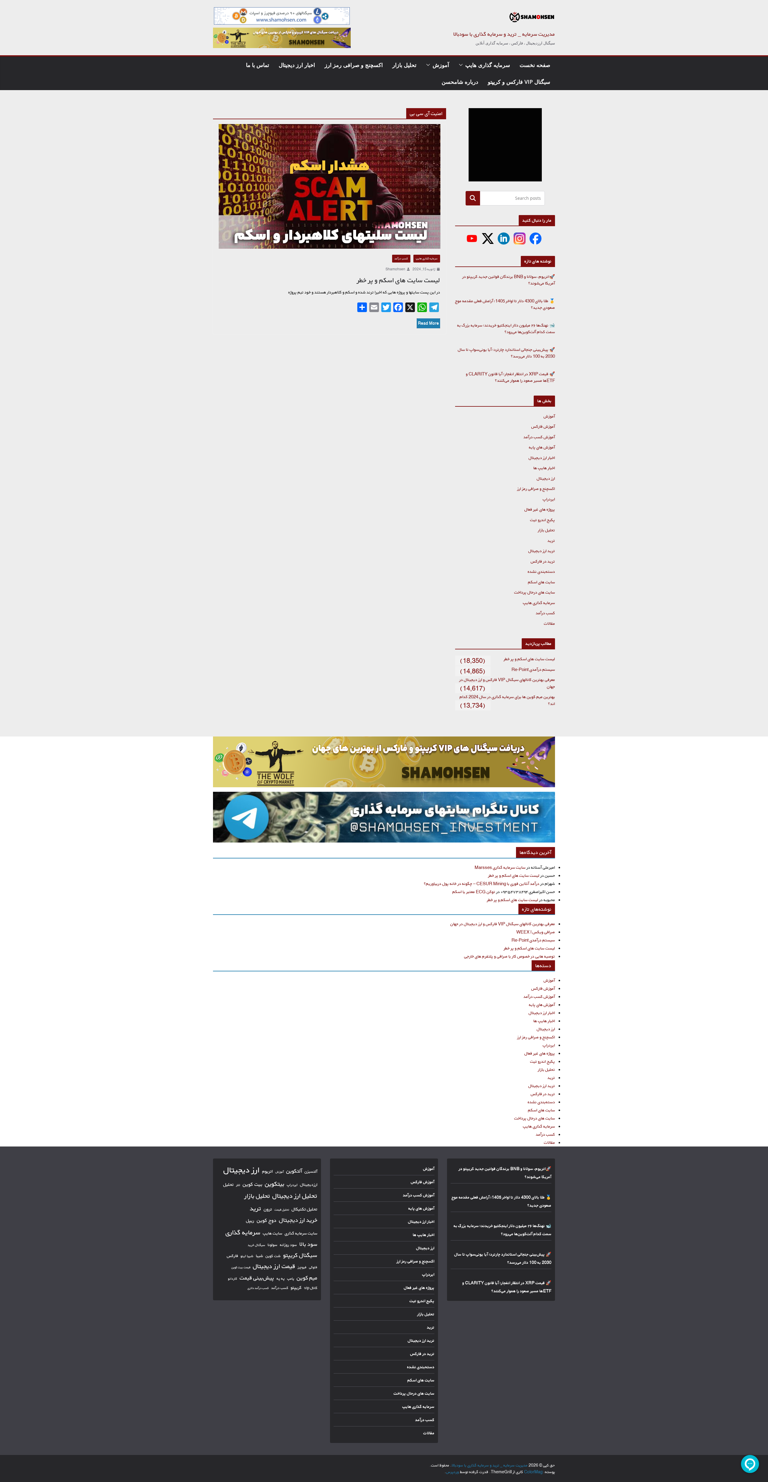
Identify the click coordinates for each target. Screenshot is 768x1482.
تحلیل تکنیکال (304, 1209)
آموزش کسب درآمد (539, 437)
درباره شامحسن (460, 81)
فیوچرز (302, 1267)
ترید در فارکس (543, 561)
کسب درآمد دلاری (258, 1288)
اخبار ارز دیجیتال (297, 64)
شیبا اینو (247, 1256)
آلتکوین (294, 1171)
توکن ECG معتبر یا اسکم (473, 891)
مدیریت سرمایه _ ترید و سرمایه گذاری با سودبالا (504, 34)
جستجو (472, 198)
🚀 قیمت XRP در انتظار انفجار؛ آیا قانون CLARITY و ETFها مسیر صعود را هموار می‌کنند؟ (510, 377)
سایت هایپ (272, 1233)
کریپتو (296, 1287)
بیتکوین (274, 1184)
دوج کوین (267, 1220)
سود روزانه (288, 1245)
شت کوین (273, 1256)
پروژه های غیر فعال (539, 509)
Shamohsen (395, 269)
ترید (551, 540)
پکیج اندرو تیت (542, 520)
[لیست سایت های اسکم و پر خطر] (329, 186)
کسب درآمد (401, 258)
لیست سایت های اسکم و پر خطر (398, 280)
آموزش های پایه (542, 447)
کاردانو (232, 1278)
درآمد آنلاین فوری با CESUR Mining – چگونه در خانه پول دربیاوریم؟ (481, 883)
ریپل (250, 1220)
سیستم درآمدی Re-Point (533, 669)
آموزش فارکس (543, 426)
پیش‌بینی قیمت (257, 1277)
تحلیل (228, 1184)
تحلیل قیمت (281, 1209)
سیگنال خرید (256, 1245)
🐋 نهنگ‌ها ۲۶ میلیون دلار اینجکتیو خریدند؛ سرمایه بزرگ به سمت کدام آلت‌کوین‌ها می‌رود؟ (506, 328)
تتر (238, 1185)
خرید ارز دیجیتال (298, 1220)
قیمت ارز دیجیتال (274, 1266)
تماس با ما (257, 64)
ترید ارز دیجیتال (541, 551)
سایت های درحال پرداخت (534, 592)
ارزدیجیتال (308, 1185)
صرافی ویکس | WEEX (535, 932)
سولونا (273, 1245)
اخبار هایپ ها (544, 468)
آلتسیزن (310, 1171)
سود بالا (308, 1244)
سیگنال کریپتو (300, 1255)
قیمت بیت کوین (240, 1267)
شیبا (259, 1256)
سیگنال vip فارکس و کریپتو (519, 81)
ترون (268, 1209)
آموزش (441, 64)
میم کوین (307, 1278)
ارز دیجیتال (546, 478)
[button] (462, 64)
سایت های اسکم (541, 582)
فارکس (232, 1256)
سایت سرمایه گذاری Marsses (500, 867)
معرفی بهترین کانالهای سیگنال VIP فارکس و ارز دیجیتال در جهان (502, 924)
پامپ (290, 1278)
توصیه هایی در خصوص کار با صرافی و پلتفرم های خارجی (509, 956)
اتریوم (267, 1171)
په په (281, 1278)
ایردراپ (549, 499)
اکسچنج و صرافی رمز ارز (354, 64)
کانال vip (310, 1288)
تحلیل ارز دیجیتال (294, 1196)
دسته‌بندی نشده (541, 571)
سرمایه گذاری (243, 1232)
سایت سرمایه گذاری (301, 1233)
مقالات (549, 623)
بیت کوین (252, 1184)
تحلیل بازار (404, 64)
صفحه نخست (535, 64)
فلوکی (313, 1267)
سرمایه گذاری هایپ (487, 64)
